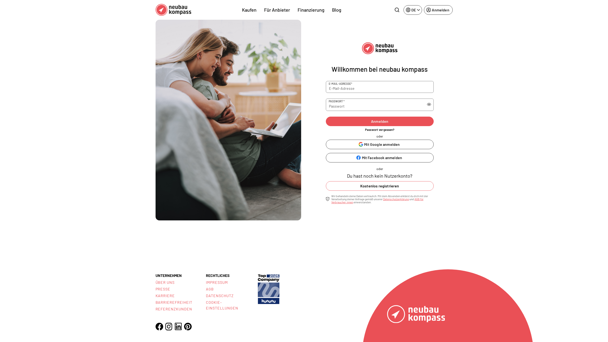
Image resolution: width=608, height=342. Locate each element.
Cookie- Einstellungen (222, 305)
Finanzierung (311, 10)
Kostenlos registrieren (379, 186)
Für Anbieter (277, 10)
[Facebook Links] (159, 327)
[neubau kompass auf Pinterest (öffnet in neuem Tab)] (188, 327)
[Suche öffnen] (397, 10)
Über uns (165, 282)
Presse (163, 289)
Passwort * (337, 101)
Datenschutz (220, 295)
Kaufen (249, 10)
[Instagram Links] (169, 327)
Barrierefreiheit (174, 302)
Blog (336, 10)
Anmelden (379, 121)
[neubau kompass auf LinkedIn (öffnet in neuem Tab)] (178, 326)
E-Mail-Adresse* (340, 83)
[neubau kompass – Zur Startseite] (173, 10)
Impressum (217, 282)
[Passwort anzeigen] (429, 104)
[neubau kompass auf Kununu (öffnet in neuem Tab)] (268, 288)
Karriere (165, 295)
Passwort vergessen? (379, 130)
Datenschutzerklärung (396, 199)
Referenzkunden (174, 309)
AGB (210, 289)
